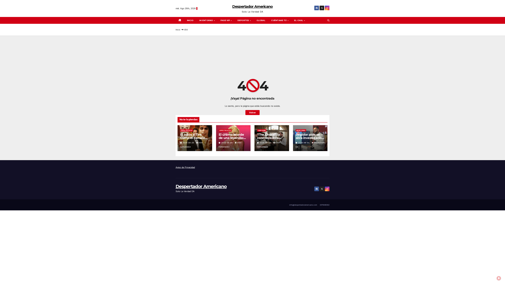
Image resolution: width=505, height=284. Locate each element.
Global (261, 20)
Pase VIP (226, 20)
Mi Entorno (206, 20)
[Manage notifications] (499, 278)
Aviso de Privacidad (185, 167)
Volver (252, 112)
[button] (328, 20)
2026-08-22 (304, 143)
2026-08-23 (265, 143)
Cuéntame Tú (279, 20)
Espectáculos (186, 130)
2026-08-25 (227, 143)
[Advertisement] (252, 55)
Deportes (244, 20)
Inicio (190, 20)
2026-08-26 (189, 143)
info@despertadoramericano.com (303, 205)
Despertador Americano (252, 6)
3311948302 (324, 205)
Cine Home (262, 130)
